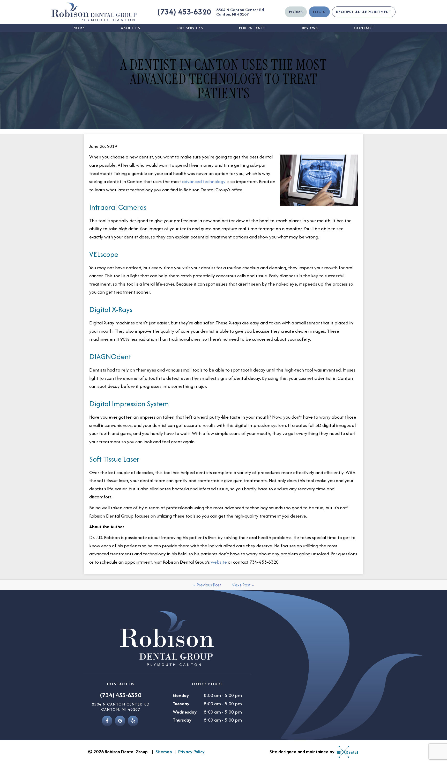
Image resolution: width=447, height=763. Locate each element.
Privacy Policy (191, 751)
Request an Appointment (363, 12)
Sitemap (163, 751)
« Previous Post (207, 585)
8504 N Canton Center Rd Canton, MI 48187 (240, 12)
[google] (120, 721)
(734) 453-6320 (184, 12)
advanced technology (204, 181)
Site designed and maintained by (303, 751)
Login (319, 12)
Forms (296, 12)
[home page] (94, 12)
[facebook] (107, 721)
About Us (130, 28)
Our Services (189, 28)
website (219, 562)
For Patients (252, 28)
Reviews (310, 28)
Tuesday (181, 703)
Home (79, 28)
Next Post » (243, 585)
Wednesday (185, 712)
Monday (181, 695)
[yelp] (133, 721)
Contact (364, 28)
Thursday (182, 720)
